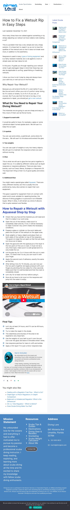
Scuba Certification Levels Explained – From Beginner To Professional (59, 105)
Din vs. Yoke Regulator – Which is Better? (62, 58)
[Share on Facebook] (4, 380)
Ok (30, 507)
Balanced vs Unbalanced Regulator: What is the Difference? (59, 49)
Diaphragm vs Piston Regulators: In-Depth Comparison (59, 39)
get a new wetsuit (34, 98)
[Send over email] (18, 380)
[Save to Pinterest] (11, 380)
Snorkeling (34, 436)
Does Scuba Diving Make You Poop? (62, 73)
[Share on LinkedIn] (14, 380)
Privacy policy (37, 507)
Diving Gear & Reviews (35, 432)
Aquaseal (32, 182)
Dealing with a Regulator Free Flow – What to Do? (62, 30)
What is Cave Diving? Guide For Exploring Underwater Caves (59, 82)
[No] (68, 505)
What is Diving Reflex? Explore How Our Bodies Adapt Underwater (59, 94)
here (28, 372)
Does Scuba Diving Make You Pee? (62, 66)
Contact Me (31, 449)
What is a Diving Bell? (62, 114)
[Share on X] (7, 380)
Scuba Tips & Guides (35, 425)
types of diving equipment (31, 56)
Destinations (35, 429)
